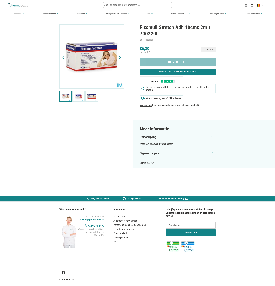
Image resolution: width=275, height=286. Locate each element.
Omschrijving (148, 137)
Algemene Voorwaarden (125, 220)
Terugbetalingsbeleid (123, 229)
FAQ (115, 241)
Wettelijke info (120, 237)
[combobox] (137, 5)
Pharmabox (70, 279)
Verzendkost (146, 105)
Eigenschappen (149, 153)
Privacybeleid (120, 233)
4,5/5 (185, 198)
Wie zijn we (119, 216)
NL (263, 5)
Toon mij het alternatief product (177, 71)
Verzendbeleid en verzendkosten (129, 225)
